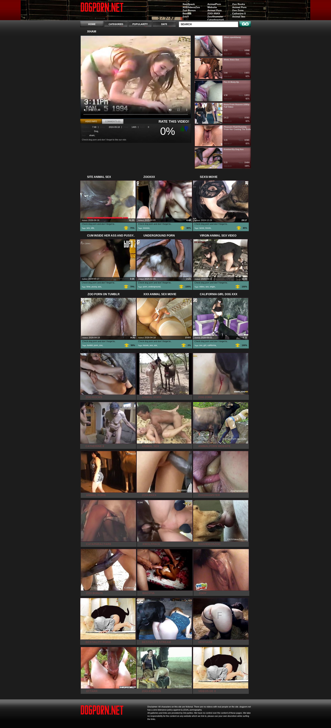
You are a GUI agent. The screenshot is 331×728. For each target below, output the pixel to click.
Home (92, 24)
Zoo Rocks (238, 4)
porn (145, 287)
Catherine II (239, 13)
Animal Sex (238, 16)
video (201, 287)
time (89, 287)
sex (88, 228)
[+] (181, 128)
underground (154, 287)
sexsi (201, 228)
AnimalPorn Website (214, 6)
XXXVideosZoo (191, 7)
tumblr (90, 345)
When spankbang (232, 37)
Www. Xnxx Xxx (231, 59)
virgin (212, 287)
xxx (155, 345)
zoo (101, 345)
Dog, (96, 131)
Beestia (187, 13)
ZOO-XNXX (213, 13)
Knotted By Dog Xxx (234, 149)
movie (208, 228)
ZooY (186, 16)
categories (116, 24)
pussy (94, 287)
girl (204, 345)
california (211, 345)
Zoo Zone (238, 10)
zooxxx (146, 228)
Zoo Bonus (189, 10)
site (92, 228)
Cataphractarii (215, 19)
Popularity (140, 24)
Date (164, 24)
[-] (186, 128)
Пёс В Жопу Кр (231, 82)
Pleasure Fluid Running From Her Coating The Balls (237, 128)
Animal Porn (239, 7)
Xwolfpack (189, 4)
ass (99, 287)
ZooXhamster (215, 16)
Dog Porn (102, 11)
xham (91, 135)
